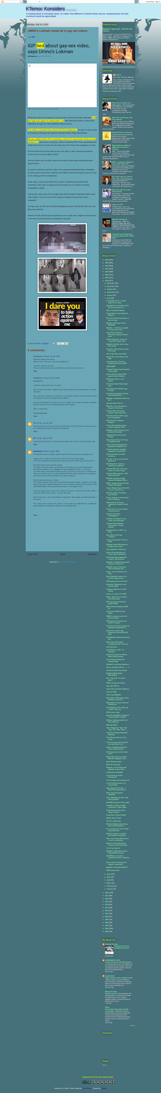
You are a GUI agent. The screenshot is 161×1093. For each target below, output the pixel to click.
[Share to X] (62, 343)
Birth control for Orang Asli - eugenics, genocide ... (116, 863)
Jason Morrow (87, 1088)
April (109, 880)
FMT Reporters (32, 56)
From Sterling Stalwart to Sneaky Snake (115, 660)
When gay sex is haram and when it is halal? (116, 622)
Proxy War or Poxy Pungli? (116, 815)
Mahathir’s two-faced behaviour (117, 664)
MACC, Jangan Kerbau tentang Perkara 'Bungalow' (117, 484)
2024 (107, 266)
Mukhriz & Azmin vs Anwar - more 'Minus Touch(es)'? (116, 834)
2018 (107, 893)
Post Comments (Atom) (67, 562)
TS (34, 423)
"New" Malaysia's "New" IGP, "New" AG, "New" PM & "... (117, 729)
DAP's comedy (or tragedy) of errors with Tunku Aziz (123, 163)
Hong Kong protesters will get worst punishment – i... (117, 394)
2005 (107, 931)
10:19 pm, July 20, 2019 (51, 356)
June (109, 874)
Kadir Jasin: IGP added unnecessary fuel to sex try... (117, 643)
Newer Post (32, 554)
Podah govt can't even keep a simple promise (117, 510)
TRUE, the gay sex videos (115, 683)
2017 (107, 896)
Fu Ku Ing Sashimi (113, 848)
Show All (132, 1025)
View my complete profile (112, 91)
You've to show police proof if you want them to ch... (117, 743)
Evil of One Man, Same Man (116, 354)
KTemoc (118, 75)
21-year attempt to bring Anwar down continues (117, 498)
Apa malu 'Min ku (112, 686)
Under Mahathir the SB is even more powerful (117, 798)
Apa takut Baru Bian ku (114, 403)
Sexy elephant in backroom (116, 549)
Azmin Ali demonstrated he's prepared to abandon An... (116, 445)
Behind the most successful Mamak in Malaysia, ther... (116, 758)
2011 (107, 913)
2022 (107, 272)
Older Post (92, 554)
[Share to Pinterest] (67, 343)
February (110, 886)
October (110, 289)
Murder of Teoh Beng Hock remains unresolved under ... (117, 844)
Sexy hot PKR (111, 692)
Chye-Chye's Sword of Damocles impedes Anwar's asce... (117, 334)
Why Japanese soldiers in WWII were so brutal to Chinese (121, 147)
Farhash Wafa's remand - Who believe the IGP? (117, 474)
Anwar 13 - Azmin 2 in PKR (116, 594)
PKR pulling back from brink (116, 581)
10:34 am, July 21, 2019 (51, 451)
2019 (107, 281)
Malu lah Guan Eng (113, 764)
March (109, 883)
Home (62, 554)
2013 (107, 908)
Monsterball (37, 451)
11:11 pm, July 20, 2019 (44, 423)
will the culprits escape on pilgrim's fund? (119, 978)
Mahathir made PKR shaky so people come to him (117, 545)
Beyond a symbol (111, 993)
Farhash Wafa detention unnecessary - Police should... (115, 525)
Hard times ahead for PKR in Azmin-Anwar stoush (116, 655)
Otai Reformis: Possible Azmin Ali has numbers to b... (117, 306)
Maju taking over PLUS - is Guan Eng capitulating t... (116, 789)
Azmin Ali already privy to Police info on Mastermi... (116, 553)
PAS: (121, 191)
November (111, 286)
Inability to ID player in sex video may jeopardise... (116, 519)
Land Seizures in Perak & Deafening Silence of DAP (116, 362)
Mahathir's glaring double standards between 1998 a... (117, 479)
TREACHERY (111, 366)
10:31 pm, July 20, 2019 (51, 378)
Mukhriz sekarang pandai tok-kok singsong (117, 721)
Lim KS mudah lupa (113, 821)
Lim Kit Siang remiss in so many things (116, 784)
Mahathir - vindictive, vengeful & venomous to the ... (117, 329)
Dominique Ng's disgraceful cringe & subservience (116, 558)
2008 (107, 922)
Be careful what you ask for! (122, 177)
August (110, 295)
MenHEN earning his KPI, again (117, 802)
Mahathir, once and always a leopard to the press (116, 407)
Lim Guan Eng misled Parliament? (114, 776)
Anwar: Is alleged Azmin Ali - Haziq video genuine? (117, 748)
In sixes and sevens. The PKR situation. (118, 962)
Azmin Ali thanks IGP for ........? (118, 667)
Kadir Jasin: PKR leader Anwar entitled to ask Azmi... (117, 699)
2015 (107, 902)
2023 (107, 269)
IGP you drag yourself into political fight (116, 603)
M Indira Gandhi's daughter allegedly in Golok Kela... (116, 450)
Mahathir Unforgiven (119, 219)
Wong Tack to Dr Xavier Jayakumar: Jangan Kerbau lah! (117, 504)
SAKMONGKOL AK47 (112, 960)
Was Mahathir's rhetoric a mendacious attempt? (115, 465)
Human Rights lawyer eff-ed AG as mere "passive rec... (117, 489)
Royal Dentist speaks (114, 762)
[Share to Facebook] (65, 343)
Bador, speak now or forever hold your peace (116, 598)
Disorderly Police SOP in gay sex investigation (117, 416)
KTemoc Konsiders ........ (51, 8)
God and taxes (111, 647)
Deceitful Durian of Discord (122, 132)
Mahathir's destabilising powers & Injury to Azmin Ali (118, 563)
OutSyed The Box (111, 944)
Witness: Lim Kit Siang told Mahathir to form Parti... (116, 768)
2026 (107, 260)
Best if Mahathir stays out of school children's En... (116, 577)
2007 (107, 925)
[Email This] (58, 343)
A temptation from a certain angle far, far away (116, 302)
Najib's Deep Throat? (114, 818)
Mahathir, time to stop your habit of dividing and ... (116, 568)
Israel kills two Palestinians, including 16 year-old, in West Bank (123, 236)
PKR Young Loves (113, 870)
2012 (107, 910)
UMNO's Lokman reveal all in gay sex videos (116, 617)
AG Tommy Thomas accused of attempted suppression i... (117, 627)
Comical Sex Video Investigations (113, 515)
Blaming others (112, 725)
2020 (107, 278)
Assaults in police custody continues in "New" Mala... (116, 806)
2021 (107, 275)
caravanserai (109, 976)
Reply (35, 371)
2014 (107, 904)
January (110, 889)
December (111, 283)
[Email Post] (54, 343)
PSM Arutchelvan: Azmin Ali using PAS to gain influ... (116, 340)
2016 (107, 899)
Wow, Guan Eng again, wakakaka (114, 794)
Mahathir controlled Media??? (117, 867)
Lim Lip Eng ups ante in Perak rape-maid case (117, 830)
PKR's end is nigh (112, 712)
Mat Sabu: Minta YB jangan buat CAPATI (116, 494)
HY (34, 438)
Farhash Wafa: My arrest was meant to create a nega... (116, 469)
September (111, 292)
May (108, 877)
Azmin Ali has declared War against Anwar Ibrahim (116, 375)
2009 (107, 919)
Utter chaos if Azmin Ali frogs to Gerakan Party (117, 441)
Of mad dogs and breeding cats (117, 780)
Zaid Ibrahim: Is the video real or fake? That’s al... (117, 708)
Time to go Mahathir (113, 695)
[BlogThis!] (60, 343)
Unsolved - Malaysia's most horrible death (116, 585)
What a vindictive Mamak (115, 310)
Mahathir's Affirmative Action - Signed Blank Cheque (117, 852)
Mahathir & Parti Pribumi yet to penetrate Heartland (117, 431)
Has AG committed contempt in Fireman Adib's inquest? (117, 716)
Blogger (103, 1088)
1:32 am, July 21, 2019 (44, 438)
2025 (107, 263)
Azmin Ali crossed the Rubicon (117, 689)
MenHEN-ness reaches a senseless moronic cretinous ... (117, 857)
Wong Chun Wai (111, 992)
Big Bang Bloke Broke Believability (114, 674)
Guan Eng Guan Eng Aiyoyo (116, 670)
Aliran (107, 1007)
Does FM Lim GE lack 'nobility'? (114, 536)
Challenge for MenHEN (114, 772)
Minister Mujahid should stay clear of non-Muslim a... (117, 825)
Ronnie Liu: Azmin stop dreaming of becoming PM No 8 (117, 632)
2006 (107, 928)
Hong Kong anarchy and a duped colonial (115, 811)
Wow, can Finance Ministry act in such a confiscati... (117, 839)
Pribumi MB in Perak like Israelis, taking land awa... (116, 412)
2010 (107, 916)
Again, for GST (117, 204)
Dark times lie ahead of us (121, 103)
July (108, 298)
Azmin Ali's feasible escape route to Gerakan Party (116, 426)
